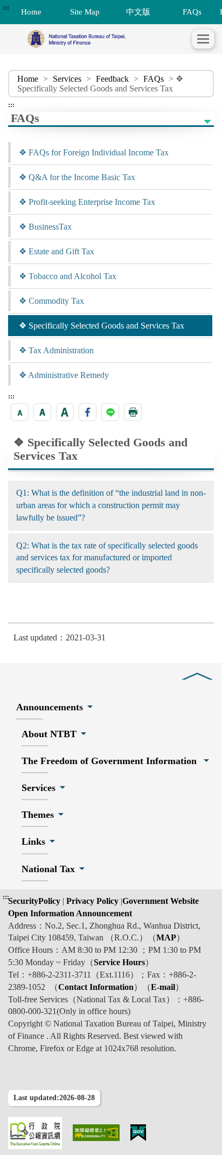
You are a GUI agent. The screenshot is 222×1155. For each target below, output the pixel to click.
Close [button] (197, 668)
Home (27, 78)
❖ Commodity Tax (51, 300)
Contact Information (96, 987)
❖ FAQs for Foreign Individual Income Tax (94, 152)
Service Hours (119, 962)
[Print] (133, 412)
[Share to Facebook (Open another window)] (87, 412)
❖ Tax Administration (56, 350)
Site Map (85, 11)
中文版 (138, 11)
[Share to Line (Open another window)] (110, 412)
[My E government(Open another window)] (138, 1132)
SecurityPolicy (35, 901)
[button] (203, 39)
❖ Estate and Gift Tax (56, 251)
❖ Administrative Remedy (64, 375)
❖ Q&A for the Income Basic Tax (77, 177)
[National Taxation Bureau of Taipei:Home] (100, 39)
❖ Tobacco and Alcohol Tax (67, 276)
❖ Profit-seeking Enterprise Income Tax (87, 201)
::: (6, 7)
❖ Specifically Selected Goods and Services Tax (101, 325)
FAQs (192, 11)
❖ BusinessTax (45, 226)
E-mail (163, 987)
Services (67, 78)
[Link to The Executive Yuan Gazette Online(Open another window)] (35, 1133)
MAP (166, 937)
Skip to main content (38, 7)
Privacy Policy (91, 901)
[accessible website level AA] (96, 1132)
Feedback (112, 78)
